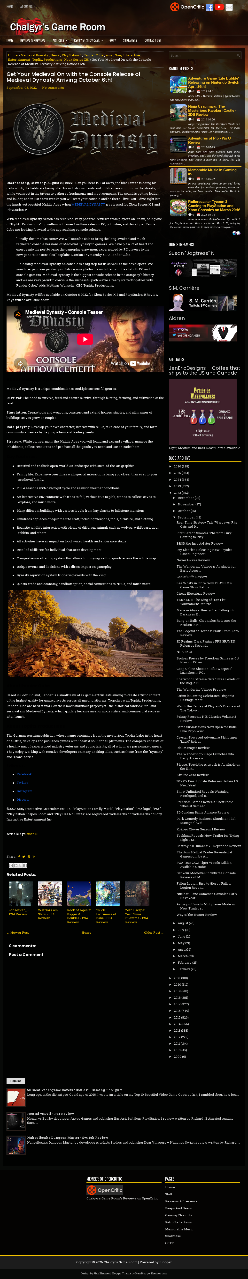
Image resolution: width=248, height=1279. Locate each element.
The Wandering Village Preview (201, 689)
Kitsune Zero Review (193, 775)
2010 (177, 1050)
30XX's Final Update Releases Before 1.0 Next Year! (207, 783)
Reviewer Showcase (88, 40)
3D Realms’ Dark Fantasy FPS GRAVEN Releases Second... (206, 643)
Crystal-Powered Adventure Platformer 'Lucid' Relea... (207, 739)
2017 (177, 1004)
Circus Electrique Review (196, 593)
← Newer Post (18, 932)
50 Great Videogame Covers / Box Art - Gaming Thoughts (74, 1090)
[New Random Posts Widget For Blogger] (236, 233)
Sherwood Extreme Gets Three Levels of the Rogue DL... (208, 681)
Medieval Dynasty (34, 55)
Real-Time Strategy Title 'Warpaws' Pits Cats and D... (207, 524)
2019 (177, 991)
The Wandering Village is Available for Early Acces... (206, 568)
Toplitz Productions (47, 59)
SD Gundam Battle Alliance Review (203, 812)
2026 (177, 466)
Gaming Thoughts (178, 1215)
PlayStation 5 (71, 55)
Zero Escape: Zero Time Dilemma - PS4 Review (136, 916)
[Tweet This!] (23, 856)
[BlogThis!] (15, 865)
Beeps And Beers (178, 1208)
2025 (177, 473)
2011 (177, 1043)
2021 (177, 978)
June (181, 936)
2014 (177, 1024)
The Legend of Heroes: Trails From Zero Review (208, 633)
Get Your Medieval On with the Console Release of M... (206, 875)
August (183, 923)
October (184, 511)
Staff (168, 1194)
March (183, 956)
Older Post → (154, 932)
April (182, 949)
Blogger (165, 1262)
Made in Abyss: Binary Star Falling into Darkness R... (206, 612)
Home (10, 6)
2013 (177, 1030)
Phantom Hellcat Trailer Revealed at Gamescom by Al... (204, 854)
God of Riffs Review (192, 577)
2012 (177, 1037)
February (185, 962)
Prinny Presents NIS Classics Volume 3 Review (206, 718)
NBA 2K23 (184, 652)
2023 (177, 486)
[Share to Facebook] (25, 865)
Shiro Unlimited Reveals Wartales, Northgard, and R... (203, 793)
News (55, 55)
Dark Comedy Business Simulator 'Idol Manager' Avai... (206, 820)
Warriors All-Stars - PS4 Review (48, 914)
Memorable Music (179, 1229)
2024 (177, 479)
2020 (177, 984)
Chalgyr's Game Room (121, 1262)
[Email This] (11, 865)
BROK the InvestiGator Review (200, 543)
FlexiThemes (102, 1273)
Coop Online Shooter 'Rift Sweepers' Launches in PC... (204, 670)
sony (109, 55)
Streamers (130, 40)
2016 (177, 1010)
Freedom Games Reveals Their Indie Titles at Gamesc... (205, 804)
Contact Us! (153, 40)
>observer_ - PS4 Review (19, 912)
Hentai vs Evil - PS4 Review (50, 1113)
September (186, 517)
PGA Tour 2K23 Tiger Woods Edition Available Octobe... (204, 864)
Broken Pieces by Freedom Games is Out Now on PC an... (208, 660)
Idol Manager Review (193, 748)
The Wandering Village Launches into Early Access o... (205, 756)
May (181, 943)
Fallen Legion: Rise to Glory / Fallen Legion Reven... (204, 885)
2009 (177, 1056)
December (186, 497)
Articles (60, 40)
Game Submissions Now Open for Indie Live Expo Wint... (207, 729)
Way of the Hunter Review (197, 914)
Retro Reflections (178, 1222)
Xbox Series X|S (76, 59)
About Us (27, 6)
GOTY (112, 40)
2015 (177, 1017)
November (186, 504)
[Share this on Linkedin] (34, 856)
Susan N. (32, 834)
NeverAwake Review (193, 560)
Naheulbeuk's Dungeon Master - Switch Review (67, 1137)
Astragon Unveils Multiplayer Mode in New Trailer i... (206, 906)
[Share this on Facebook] (19, 856)
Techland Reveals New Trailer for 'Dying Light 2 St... (208, 837)
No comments (53, 87)
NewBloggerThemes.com (151, 1273)
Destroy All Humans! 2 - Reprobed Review (209, 846)
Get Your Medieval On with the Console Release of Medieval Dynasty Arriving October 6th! (73, 77)
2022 (177, 492)
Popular (15, 1081)
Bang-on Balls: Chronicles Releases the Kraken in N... (206, 622)
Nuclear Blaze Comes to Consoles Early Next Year (207, 896)
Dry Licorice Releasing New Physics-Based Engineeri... (205, 551)
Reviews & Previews (33, 40)
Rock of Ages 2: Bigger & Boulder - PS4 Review (79, 916)
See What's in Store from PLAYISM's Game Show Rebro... (204, 585)
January (184, 969)
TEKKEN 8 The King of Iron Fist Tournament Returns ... (201, 602)
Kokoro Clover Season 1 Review (201, 829)
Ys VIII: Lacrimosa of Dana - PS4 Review (106, 916)
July (181, 930)
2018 (177, 997)
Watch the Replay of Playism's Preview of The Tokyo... (208, 708)
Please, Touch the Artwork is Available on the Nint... (208, 766)
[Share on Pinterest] (28, 856)
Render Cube (93, 55)
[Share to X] (20, 865)
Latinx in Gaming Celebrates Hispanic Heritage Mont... (205, 698)
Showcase (173, 1236)
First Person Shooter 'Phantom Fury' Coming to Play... (204, 535)
